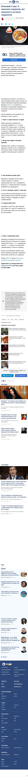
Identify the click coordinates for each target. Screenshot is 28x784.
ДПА (15, 718)
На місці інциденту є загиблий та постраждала (12, 511)
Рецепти (3, 738)
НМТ (15, 720)
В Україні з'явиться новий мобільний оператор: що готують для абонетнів (9, 416)
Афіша (2, 761)
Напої (15, 738)
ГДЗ (2, 716)
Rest (2, 565)
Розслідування (18, 684)
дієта (12, 319)
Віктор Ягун (4, 632)
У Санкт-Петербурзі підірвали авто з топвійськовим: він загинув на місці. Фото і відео (12, 507)
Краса (2, 763)
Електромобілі (17, 729)
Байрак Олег (4, 595)
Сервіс (15, 731)
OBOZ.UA (9, 258)
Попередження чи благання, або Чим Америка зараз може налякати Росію (10, 648)
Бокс (15, 707)
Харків (15, 693)
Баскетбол (16, 705)
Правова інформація (5, 669)
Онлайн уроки (4, 718)
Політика (16, 681)
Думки (3, 568)
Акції (2, 731)
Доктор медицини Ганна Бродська (13, 315)
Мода (15, 763)
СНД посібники (4, 722)
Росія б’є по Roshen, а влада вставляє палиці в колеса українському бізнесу (9, 620)
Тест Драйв (4, 729)
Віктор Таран (4, 587)
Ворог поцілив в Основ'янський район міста (11, 499)
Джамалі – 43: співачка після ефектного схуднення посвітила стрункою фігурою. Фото (13, 402)
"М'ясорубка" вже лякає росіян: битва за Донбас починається (10, 592)
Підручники (16, 716)
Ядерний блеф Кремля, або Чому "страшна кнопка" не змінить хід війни (10, 583)
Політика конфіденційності (20, 669)
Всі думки (3, 657)
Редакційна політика (5, 322)
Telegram (4, 265)
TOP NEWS (4, 465)
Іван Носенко (4, 652)
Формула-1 (3, 709)
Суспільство (17, 686)
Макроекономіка (17, 747)
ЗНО (2, 720)
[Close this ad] (27, 776)
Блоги (3, 686)
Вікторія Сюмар (5, 624)
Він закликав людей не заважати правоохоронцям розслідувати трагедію (9, 436)
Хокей (2, 707)
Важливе (4, 384)
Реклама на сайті (5, 672)
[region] (14, 87)
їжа (8, 319)
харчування (21, 319)
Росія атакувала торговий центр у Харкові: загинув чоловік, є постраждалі (13, 496)
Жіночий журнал (5, 766)
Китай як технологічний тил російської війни (9, 629)
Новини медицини (20, 17)
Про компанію (4, 667)
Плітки (15, 761)
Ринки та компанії (5, 747)
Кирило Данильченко (6, 577)
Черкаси (3, 698)
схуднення (4, 319)
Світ (2, 684)
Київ (2, 693)
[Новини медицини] (3, 381)
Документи (16, 672)
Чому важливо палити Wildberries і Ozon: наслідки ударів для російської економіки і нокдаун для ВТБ (10, 573)
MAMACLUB (16, 754)
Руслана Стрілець (9, 18)
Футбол (3, 705)
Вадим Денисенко (5, 642)
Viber (10, 265)
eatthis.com (10, 105)
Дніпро (15, 696)
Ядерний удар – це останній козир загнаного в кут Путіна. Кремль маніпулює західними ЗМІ (10, 639)
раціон (16, 319)
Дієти (2, 741)
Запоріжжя (3, 696)
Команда (16, 667)
